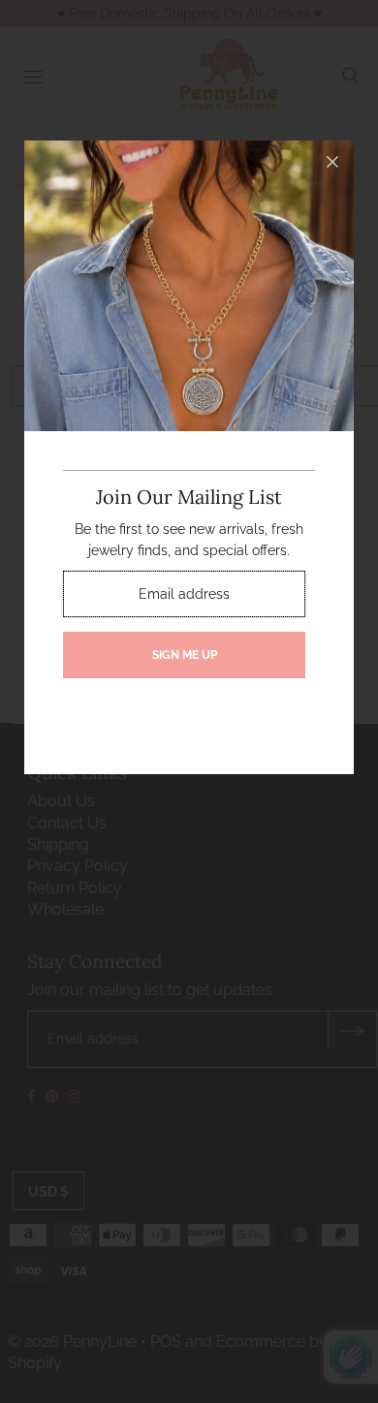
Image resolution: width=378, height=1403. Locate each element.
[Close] (332, 161)
